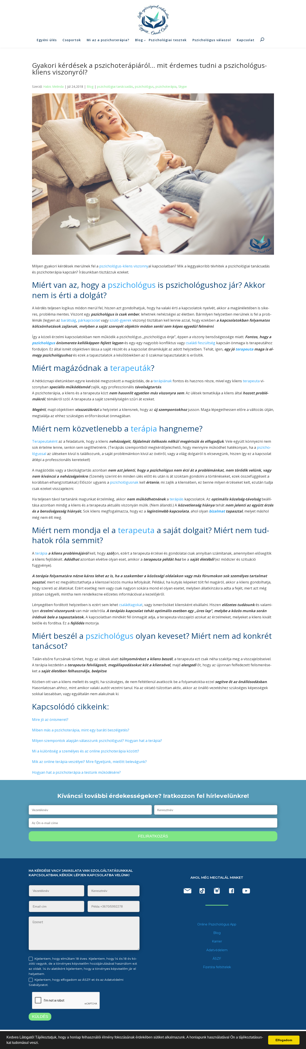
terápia (144, 428)
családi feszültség (200, 342)
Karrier (217, 941)
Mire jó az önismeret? (50, 719)
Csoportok (71, 40)
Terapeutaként (45, 441)
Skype (182, 86)
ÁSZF (217, 959)
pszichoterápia (166, 86)
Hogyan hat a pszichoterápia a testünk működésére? (76, 772)
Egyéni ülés (47, 40)
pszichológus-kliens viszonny (123, 266)
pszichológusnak (124, 482)
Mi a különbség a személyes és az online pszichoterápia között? (85, 751)
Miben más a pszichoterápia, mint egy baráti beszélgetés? (80, 730)
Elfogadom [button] (284, 1040)
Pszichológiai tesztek (168, 40)
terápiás (176, 499)
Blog (139, 40)
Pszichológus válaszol (211, 40)
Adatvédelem (217, 950)
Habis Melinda (53, 86)
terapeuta (244, 349)
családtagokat (130, 604)
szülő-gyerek (120, 320)
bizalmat (216, 511)
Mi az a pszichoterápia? (108, 40)
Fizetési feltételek (217, 967)
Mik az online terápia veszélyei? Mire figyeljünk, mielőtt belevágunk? (89, 761)
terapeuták (130, 368)
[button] (40, 1043)
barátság (68, 320)
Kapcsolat (245, 40)
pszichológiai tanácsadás (115, 86)
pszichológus (144, 86)
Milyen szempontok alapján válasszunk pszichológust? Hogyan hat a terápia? (97, 740)
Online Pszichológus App (216, 924)
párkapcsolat (89, 320)
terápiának (162, 380)
